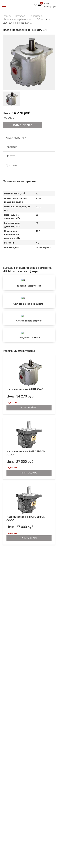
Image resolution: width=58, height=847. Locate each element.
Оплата (10, 156)
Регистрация (50, 7)
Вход (46, 4)
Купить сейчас (22, 125)
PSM (13, 5)
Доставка (11, 165)
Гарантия (11, 147)
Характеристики (16, 137)
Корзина (39, 5)
